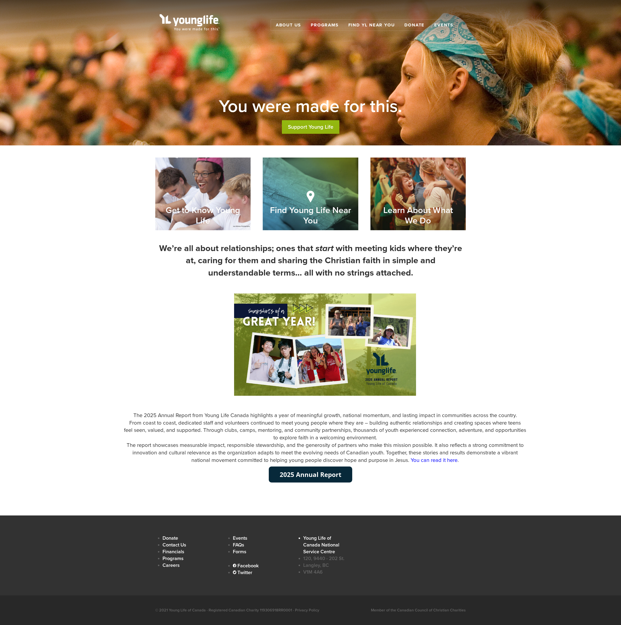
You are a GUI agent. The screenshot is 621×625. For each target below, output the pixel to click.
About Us (288, 25)
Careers (171, 565)
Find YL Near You (371, 25)
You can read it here (434, 460)
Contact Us (174, 545)
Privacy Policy (307, 610)
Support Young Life (310, 127)
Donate (414, 25)
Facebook (246, 566)
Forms (239, 552)
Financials (173, 552)
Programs (324, 25)
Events (443, 25)
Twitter (242, 573)
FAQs (238, 545)
